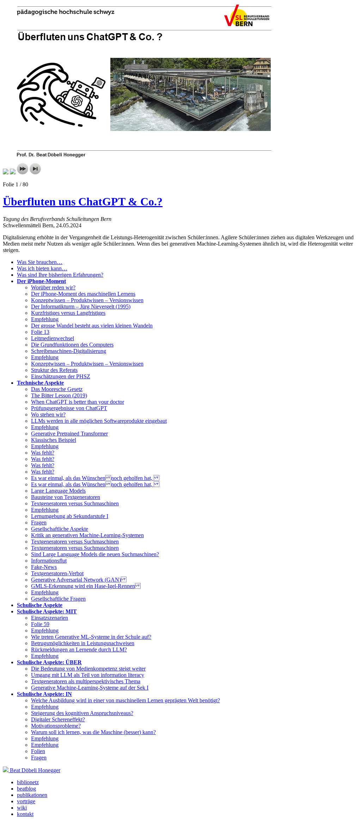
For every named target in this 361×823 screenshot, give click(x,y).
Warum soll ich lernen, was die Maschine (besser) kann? (93, 732)
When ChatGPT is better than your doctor (77, 402)
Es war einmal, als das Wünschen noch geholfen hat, (95, 478)
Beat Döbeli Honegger (35, 770)
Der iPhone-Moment (41, 281)
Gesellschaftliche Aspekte (59, 529)
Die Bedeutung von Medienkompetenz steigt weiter (88, 669)
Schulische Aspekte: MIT (47, 611)
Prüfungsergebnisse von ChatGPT (69, 408)
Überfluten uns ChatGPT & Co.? (83, 201)
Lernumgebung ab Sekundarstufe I (69, 516)
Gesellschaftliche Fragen (58, 599)
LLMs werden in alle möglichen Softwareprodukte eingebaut (99, 421)
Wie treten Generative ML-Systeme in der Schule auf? (91, 637)
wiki (22, 808)
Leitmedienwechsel (52, 338)
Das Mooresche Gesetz (56, 389)
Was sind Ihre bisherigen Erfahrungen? (60, 275)
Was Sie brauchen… (39, 262)
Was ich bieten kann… (42, 268)
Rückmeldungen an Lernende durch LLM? (79, 650)
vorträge (26, 801)
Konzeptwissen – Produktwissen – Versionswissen (87, 300)
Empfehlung (45, 319)
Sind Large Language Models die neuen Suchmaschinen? (95, 554)
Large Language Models (58, 491)
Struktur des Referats (54, 370)
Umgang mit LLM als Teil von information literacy (87, 675)
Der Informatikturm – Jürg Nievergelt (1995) (80, 307)
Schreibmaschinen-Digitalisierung (68, 351)
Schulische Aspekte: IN (44, 694)
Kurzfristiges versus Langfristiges (68, 313)
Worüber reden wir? (53, 287)
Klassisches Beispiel (53, 440)
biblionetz (28, 782)
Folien (38, 751)
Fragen (39, 522)
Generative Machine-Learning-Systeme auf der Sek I (89, 688)
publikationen (32, 795)
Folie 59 (40, 624)
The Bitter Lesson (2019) (59, 395)
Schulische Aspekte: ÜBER (49, 662)
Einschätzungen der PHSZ (60, 376)
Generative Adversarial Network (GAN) (79, 580)
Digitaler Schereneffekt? (58, 719)
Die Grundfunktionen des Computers (72, 345)
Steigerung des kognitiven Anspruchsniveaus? (82, 713)
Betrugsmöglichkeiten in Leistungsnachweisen (82, 643)
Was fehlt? (42, 453)
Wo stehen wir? (48, 414)
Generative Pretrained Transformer (69, 434)
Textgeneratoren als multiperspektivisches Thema (85, 681)
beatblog (26, 789)
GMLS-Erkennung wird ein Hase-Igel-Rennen (86, 586)
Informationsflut (49, 561)
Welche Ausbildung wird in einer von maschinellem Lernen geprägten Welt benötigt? (125, 700)
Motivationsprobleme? (56, 726)
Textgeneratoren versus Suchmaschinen (75, 503)
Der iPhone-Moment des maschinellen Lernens (83, 294)
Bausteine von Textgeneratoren (65, 497)
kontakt (25, 814)
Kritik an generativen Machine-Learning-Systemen (87, 535)
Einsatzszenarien (49, 618)
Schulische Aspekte (39, 605)
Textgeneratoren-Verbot (57, 573)
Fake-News (44, 567)
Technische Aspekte (40, 383)
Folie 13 (40, 332)
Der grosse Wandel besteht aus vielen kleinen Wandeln (92, 326)
